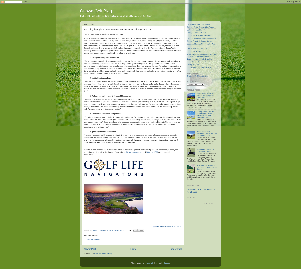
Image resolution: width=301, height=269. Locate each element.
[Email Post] (130, 230)
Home (133, 249)
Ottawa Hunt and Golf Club (197, 49)
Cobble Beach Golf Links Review (199, 67)
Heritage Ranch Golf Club (196, 33)
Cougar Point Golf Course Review (199, 41)
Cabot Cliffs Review (194, 51)
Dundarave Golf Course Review (198, 35)
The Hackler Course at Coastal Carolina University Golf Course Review (202, 55)
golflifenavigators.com (132, 152)
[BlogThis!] (136, 230)
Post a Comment (93, 240)
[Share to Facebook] (141, 230)
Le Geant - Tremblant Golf (196, 30)
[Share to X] (138, 230)
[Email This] (134, 230)
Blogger (166, 263)
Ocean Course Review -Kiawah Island (201, 62)
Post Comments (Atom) (103, 254)
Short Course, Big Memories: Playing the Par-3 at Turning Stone (207, 133)
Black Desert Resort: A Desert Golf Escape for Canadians (205, 95)
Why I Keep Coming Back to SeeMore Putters (206, 150)
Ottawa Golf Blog (96, 10)
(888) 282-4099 (152, 152)
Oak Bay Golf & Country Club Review (200, 27)
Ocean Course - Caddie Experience (200, 59)
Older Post (176, 249)
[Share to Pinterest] (143, 230)
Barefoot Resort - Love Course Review (201, 38)
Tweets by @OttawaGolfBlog (197, 76)
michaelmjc (149, 263)
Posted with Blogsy (175, 226)
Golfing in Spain (193, 65)
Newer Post (90, 249)
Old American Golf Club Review (198, 24)
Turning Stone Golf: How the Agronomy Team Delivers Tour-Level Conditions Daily (206, 114)
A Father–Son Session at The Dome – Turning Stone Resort (207, 167)
